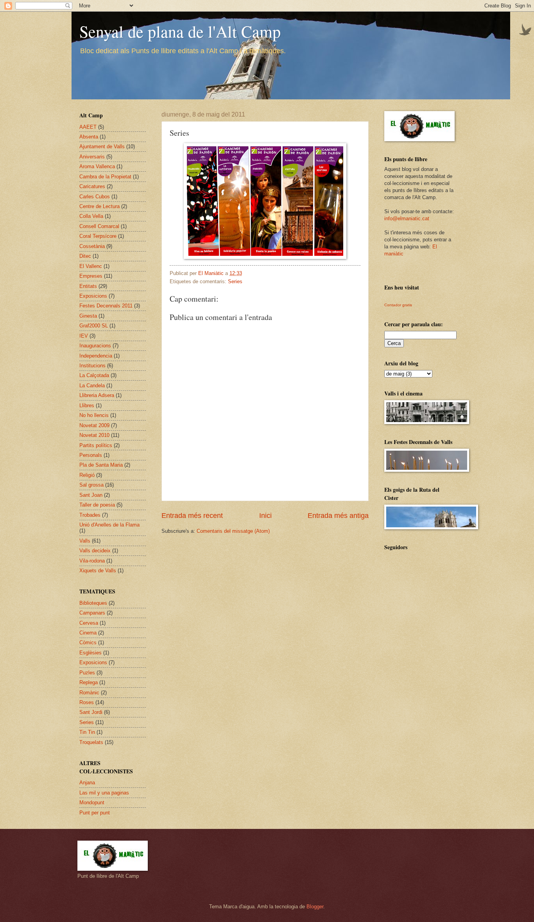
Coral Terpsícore (97, 236)
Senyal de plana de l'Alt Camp (180, 31)
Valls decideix (95, 551)
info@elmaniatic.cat (406, 218)
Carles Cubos (94, 196)
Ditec (85, 256)
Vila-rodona (92, 561)
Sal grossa (91, 485)
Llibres (86, 405)
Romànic (89, 693)
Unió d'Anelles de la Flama (109, 525)
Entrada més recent (192, 515)
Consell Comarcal (99, 226)
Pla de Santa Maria (101, 465)
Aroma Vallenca (97, 166)
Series (235, 281)
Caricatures (92, 186)
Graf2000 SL (93, 326)
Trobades (89, 515)
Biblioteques (93, 603)
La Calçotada (94, 375)
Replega (88, 682)
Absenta (88, 137)
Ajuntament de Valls (102, 146)
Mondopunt (91, 802)
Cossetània (92, 246)
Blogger (314, 906)
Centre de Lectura (99, 206)
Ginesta (88, 316)
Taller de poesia (97, 505)
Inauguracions (95, 346)
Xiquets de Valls (97, 570)
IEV (83, 336)
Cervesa (88, 623)
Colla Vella (91, 216)
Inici (265, 515)
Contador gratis (398, 305)
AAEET (88, 127)
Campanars (92, 613)
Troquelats (91, 742)
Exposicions (93, 296)
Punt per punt (94, 813)
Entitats (88, 286)
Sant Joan (90, 495)
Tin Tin (87, 732)
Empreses (90, 276)
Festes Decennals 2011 (106, 306)
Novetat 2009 (94, 425)
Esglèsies (90, 653)
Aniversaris (92, 157)
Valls (84, 541)
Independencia (95, 356)
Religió (87, 475)
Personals (90, 455)
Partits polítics (95, 445)
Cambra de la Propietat (105, 177)
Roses (86, 702)
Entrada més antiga (338, 515)
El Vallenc (90, 266)
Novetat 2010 (94, 435)
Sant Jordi (90, 712)
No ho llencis (94, 415)
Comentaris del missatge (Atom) (233, 531)
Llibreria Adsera (96, 395)
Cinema (88, 633)
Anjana (87, 782)
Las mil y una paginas (104, 793)
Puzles (87, 673)
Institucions (92, 365)
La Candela (92, 385)
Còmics (88, 642)
